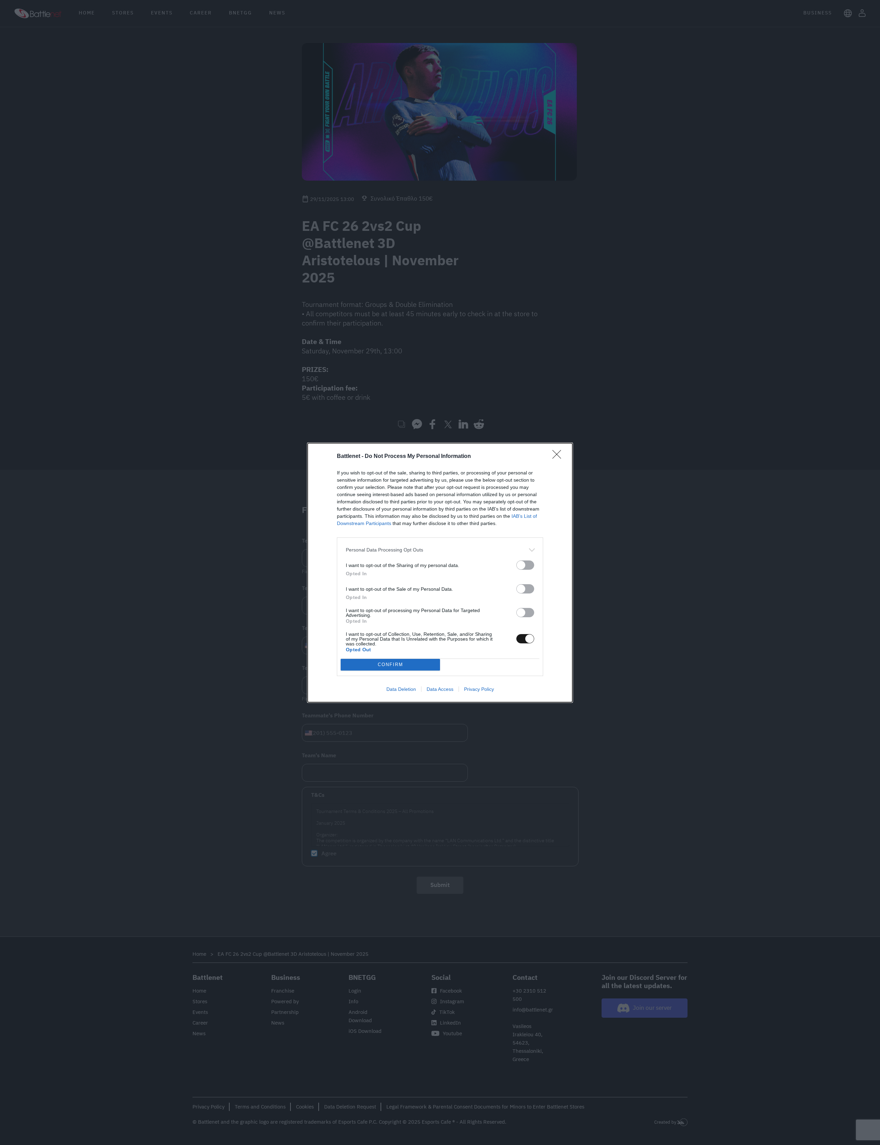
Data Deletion (401, 689)
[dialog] (440, 572)
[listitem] (440, 550)
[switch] (525, 565)
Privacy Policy (479, 689)
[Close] (558, 456)
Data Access (440, 689)
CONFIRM (390, 664)
